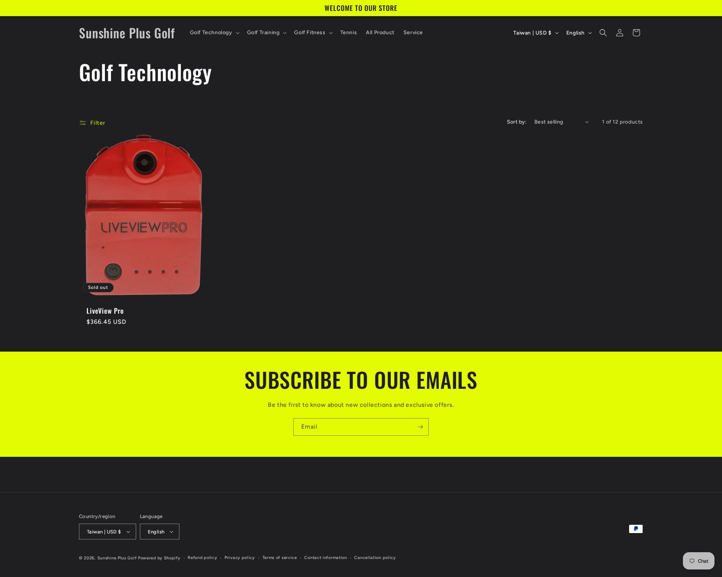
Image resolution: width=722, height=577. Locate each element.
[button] (214, 33)
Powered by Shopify (159, 558)
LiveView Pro (105, 311)
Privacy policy (239, 557)
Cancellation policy (375, 557)
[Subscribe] (420, 427)
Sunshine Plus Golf (117, 558)
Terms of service (279, 557)
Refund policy (202, 557)
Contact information (325, 557)
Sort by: (517, 122)
